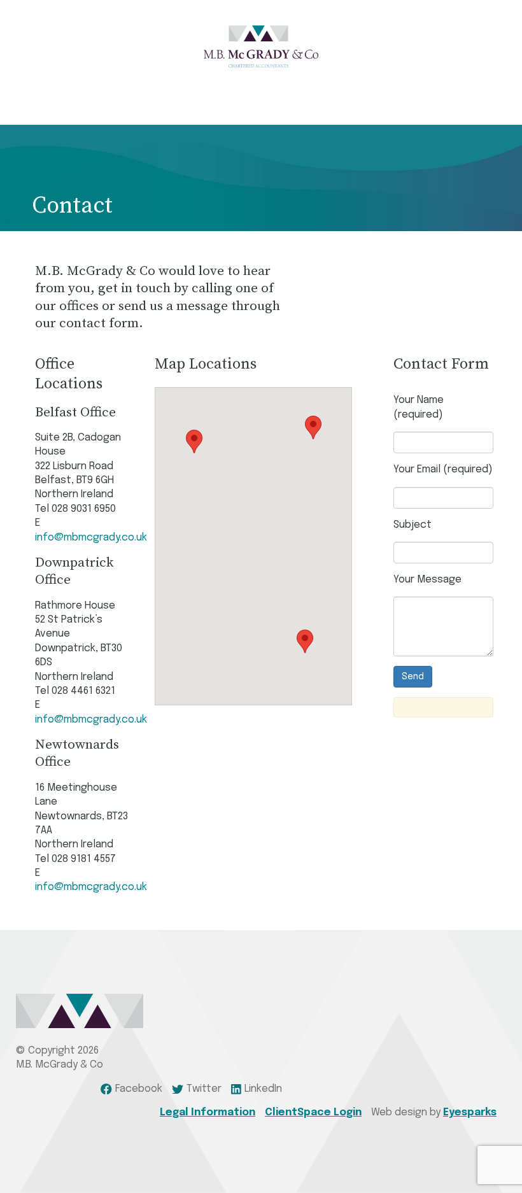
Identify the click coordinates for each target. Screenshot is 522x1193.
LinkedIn (263, 1089)
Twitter (204, 1089)
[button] (194, 441)
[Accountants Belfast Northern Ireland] (261, 46)
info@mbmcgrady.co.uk (91, 537)
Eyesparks (470, 1112)
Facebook (138, 1089)
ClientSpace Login (313, 1112)
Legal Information (207, 1112)
